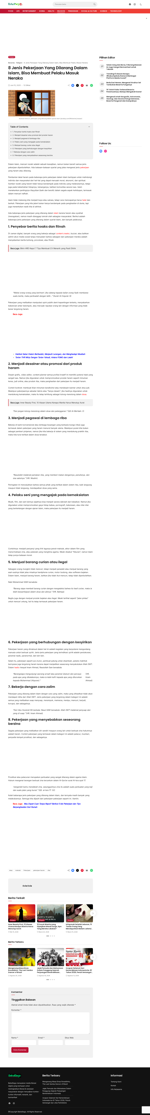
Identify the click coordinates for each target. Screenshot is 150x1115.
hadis (16, 667)
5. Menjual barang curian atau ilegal (26, 145)
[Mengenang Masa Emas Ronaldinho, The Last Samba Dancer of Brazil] (21, 964)
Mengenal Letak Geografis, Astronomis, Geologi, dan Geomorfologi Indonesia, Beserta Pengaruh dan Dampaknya (123, 98)
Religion (61, 11)
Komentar (16, 1010)
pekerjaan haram (39, 870)
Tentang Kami (116, 1082)
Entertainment (29, 11)
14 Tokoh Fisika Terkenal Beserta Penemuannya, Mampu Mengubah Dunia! (124, 90)
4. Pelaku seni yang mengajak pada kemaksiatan (31, 142)
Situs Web (69, 1038)
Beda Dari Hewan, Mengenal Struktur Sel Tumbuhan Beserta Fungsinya (123, 83)
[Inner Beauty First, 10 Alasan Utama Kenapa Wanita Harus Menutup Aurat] (21, 921)
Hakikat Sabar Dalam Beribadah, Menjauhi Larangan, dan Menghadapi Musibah (50, 354)
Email (41, 1038)
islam (55, 213)
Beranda (11, 63)
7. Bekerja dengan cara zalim (24, 152)
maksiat (18, 870)
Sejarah (41, 964)
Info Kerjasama (116, 1089)
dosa (84, 394)
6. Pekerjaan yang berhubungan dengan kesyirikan (32, 148)
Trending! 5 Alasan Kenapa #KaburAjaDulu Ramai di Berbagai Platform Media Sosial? (121, 76)
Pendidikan (73, 11)
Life (17, 11)
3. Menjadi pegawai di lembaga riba (26, 138)
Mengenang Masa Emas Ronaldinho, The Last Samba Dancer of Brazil (20, 970)
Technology (116, 11)
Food (10, 11)
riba (49, 870)
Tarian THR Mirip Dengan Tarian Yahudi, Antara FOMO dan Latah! (44, 357)
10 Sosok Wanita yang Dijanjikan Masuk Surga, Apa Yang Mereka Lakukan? (49, 926)
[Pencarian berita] (94, 4)
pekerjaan (84, 167)
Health (51, 11)
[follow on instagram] (134, 4)
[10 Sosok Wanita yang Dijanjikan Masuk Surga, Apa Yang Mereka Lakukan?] (50, 921)
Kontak (113, 1085)
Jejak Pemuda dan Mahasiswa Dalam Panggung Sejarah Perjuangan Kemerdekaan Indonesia (50, 971)
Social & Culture (89, 11)
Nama (14, 1038)
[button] (141, 4)
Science (103, 11)
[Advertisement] (75, 33)
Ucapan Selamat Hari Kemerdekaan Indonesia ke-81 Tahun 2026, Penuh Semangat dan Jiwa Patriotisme (79, 971)
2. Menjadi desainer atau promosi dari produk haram (33, 135)
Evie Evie (27, 885)
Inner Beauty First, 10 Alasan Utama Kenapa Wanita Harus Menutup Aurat (52, 402)
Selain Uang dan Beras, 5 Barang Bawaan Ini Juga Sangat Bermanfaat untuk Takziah (124, 67)
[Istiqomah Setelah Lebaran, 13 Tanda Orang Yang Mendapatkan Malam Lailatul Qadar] (79, 921)
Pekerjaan (27, 870)
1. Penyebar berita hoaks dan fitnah (26, 132)
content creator (62, 233)
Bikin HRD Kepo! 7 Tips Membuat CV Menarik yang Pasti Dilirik (48, 248)
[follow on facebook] (130, 4)
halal (84, 200)
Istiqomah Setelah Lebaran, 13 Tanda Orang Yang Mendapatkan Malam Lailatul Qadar (79, 927)
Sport (12, 964)
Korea (42, 11)
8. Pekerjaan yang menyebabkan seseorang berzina (33, 155)
